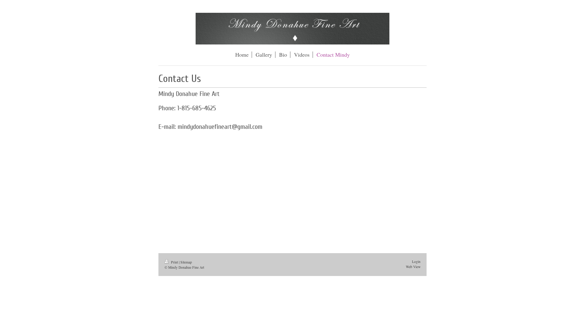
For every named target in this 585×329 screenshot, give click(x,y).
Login (416, 261)
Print (174, 262)
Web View (413, 266)
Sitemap (186, 262)
